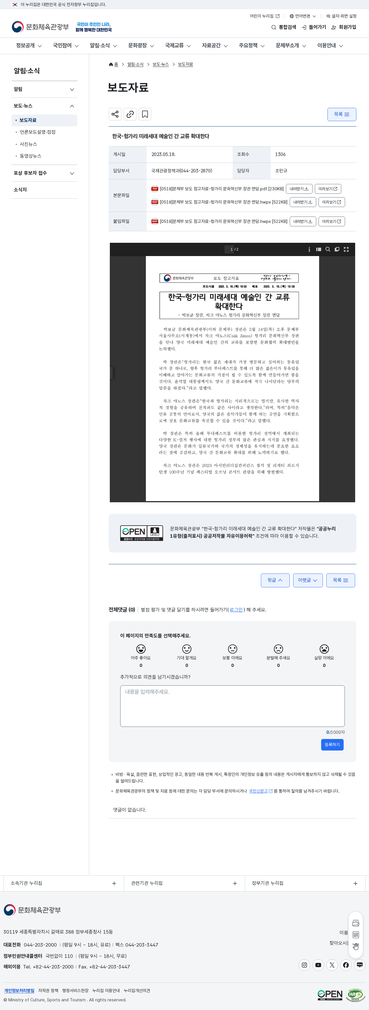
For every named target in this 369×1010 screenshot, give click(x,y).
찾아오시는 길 (344, 943)
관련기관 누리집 (147, 883)
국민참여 (62, 45)
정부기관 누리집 (268, 883)
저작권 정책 (48, 990)
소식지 (20, 190)
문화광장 (137, 45)
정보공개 (25, 45)
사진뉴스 (28, 144)
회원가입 (347, 27)
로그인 (236, 610)
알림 (18, 89)
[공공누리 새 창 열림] (141, 533)
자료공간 (211, 45)
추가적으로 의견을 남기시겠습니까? (155, 677)
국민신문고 (258, 791)
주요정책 (248, 45)
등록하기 (332, 744)
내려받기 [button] (297, 189)
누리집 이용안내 (106, 990)
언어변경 (302, 16)
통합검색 (287, 27)
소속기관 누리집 (26, 883)
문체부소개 (287, 45)
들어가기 (317, 27)
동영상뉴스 (31, 156)
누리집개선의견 (137, 990)
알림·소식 (100, 45)
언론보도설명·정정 (38, 132)
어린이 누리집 (262, 16)
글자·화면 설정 (344, 16)
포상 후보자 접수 (30, 173)
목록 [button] (337, 580)
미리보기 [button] (325, 189)
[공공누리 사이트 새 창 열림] (330, 995)
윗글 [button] (272, 580)
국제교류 (174, 45)
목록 (338, 114)
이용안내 (326, 45)
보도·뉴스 (23, 106)
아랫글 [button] (304, 580)
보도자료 (28, 120)
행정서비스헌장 (75, 990)
